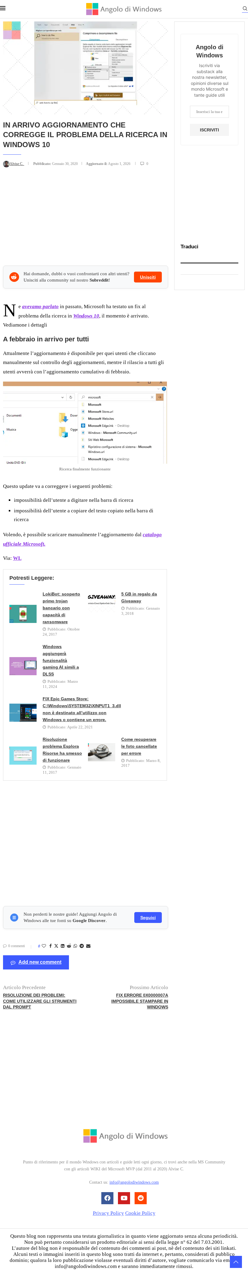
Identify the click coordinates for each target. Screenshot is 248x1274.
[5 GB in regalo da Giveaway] (101, 603)
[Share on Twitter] (56, 946)
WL (17, 558)
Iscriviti (209, 129)
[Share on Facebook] (50, 946)
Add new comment (39, 962)
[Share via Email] (88, 946)
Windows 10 (86, 316)
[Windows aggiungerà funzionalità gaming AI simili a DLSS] (23, 666)
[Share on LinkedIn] (62, 946)
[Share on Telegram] (82, 946)
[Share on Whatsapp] (75, 946)
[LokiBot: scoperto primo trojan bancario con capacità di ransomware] (23, 614)
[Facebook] (107, 1198)
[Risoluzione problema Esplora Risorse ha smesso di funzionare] (23, 756)
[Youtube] (124, 1198)
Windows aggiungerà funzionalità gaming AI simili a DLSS (61, 660)
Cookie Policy (140, 1213)
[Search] (245, 9)
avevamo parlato (40, 306)
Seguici (148, 917)
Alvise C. (17, 164)
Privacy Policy (108, 1213)
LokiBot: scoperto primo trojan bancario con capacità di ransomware (61, 608)
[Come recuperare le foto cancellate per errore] (101, 752)
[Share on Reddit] (69, 946)
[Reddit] (141, 1198)
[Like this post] (44, 946)
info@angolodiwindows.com (134, 1182)
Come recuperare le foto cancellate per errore (139, 746)
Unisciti (148, 277)
